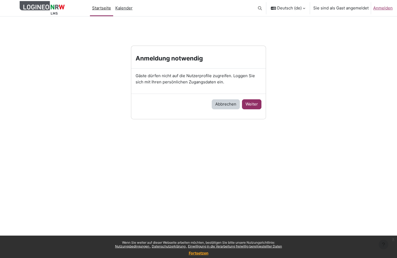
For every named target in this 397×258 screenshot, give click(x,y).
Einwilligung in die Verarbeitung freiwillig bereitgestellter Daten (235, 246)
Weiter (251, 104)
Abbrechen (225, 104)
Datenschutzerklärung (169, 246)
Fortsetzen (198, 253)
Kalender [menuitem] (124, 8)
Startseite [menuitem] (101, 8)
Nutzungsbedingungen (132, 246)
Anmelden (383, 8)
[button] (260, 8)
